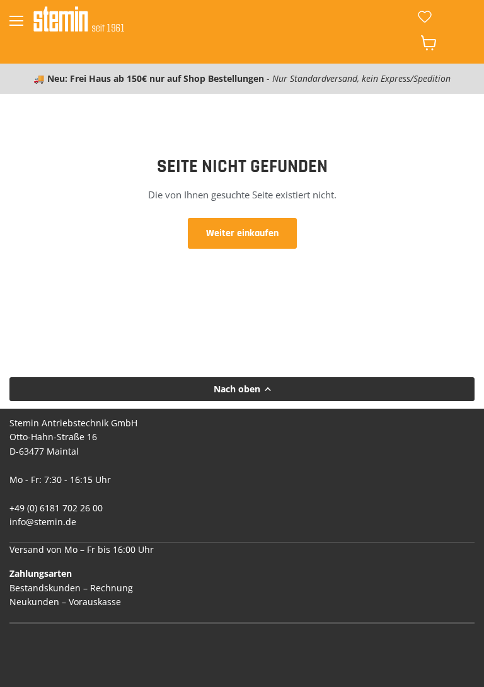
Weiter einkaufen (242, 233)
